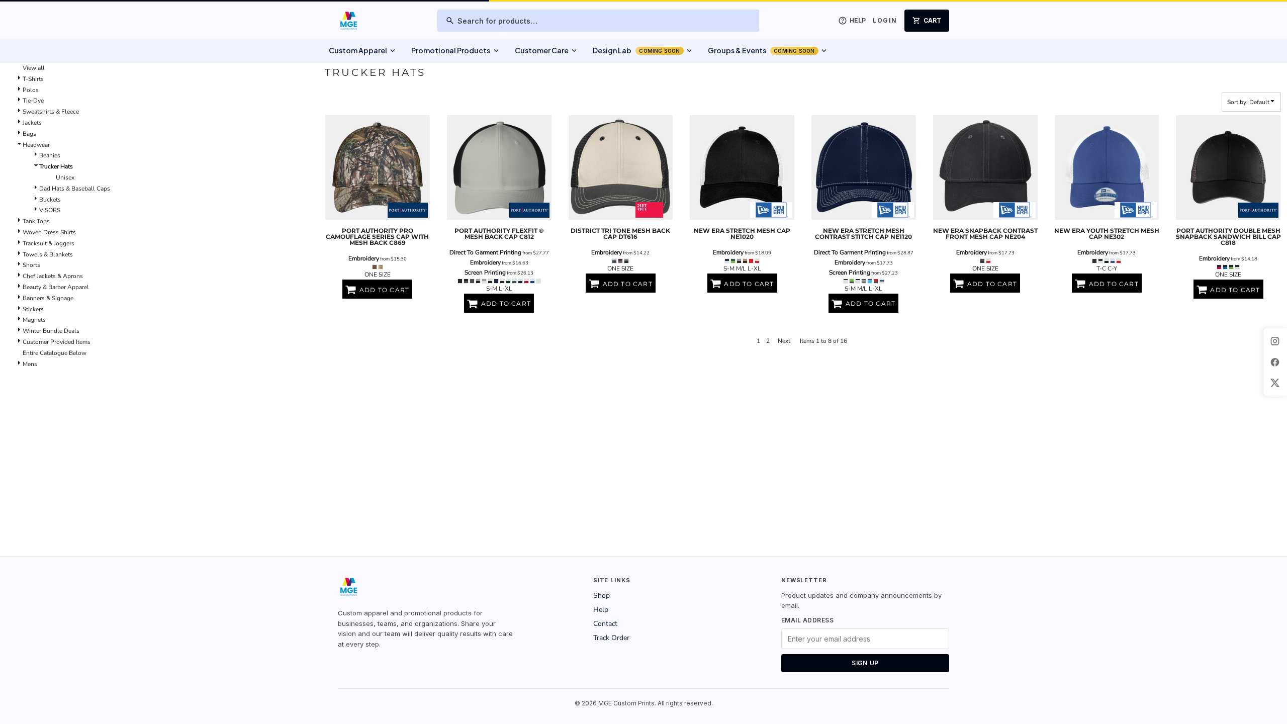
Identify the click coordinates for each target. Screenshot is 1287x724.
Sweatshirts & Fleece (51, 112)
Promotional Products (455, 50)
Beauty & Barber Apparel (56, 287)
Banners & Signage (48, 298)
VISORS (49, 210)
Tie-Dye (33, 101)
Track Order (611, 638)
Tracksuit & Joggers (48, 243)
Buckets (50, 200)
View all (34, 68)
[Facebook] (1275, 362)
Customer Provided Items (56, 342)
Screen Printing (485, 272)
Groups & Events (768, 50)
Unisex (65, 177)
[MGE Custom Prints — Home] (348, 21)
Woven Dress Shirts (49, 232)
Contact (605, 623)
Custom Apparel (363, 50)
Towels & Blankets (48, 254)
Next (784, 341)
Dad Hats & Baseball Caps (74, 189)
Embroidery (363, 258)
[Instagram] (1275, 341)
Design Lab (643, 50)
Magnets (34, 320)
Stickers (33, 309)
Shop (601, 595)
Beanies (49, 155)
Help (600, 609)
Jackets (32, 123)
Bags (29, 134)
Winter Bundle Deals (51, 331)
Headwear (36, 145)
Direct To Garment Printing (485, 252)
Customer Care (547, 50)
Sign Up (865, 663)
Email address (807, 620)
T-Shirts (33, 79)
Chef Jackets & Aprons (53, 276)
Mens (30, 364)
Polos (31, 90)
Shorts (31, 265)
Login (885, 21)
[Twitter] (1275, 383)
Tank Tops (36, 221)
